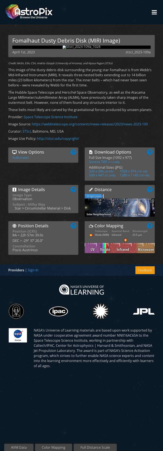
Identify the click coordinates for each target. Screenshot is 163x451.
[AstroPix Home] (28, 12)
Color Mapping (53, 447)
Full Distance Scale (95, 447)
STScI (26, 131)
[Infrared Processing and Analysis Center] (58, 311)
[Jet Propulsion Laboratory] (144, 311)
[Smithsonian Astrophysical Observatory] (100, 311)
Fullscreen (21, 157)
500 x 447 (102, 175)
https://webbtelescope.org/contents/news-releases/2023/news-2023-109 (90, 124)
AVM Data (19, 447)
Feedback (145, 270)
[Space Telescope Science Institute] (16, 311)
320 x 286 (101, 171)
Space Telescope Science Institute (50, 117)
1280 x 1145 (134, 175)
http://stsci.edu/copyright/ (58, 138)
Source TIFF (104, 162)
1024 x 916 (134, 171)
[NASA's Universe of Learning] (81, 289)
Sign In (33, 270)
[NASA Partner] (17, 335)
